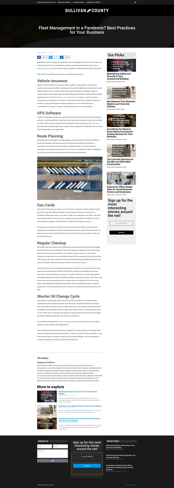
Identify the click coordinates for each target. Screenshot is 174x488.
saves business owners (45, 68)
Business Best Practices (46, 2)
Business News (78, 2)
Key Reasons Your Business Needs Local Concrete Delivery (80, 406)
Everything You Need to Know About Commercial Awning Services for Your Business (120, 133)
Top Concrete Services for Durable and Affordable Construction (120, 162)
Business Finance (64, 2)
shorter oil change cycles (66, 322)
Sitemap (135, 485)
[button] (135, 2)
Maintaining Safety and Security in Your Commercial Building (119, 76)
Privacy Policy (128, 485)
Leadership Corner (93, 2)
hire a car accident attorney (68, 97)
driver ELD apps (93, 123)
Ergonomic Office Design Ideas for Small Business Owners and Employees (119, 189)
